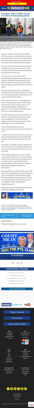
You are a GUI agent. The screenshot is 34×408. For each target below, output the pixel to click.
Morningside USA (9, 368)
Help (25, 374)
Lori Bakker (25, 354)
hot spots (28, 206)
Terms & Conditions (17, 393)
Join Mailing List (25, 373)
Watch (9, 331)
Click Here (17, 3)
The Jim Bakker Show (25, 351)
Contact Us (25, 358)
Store (25, 331)
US (9, 353)
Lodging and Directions (9, 369)
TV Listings (9, 338)
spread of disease (27, 208)
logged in (12, 224)
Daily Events (9, 371)
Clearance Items (25, 334)
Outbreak (19, 208)
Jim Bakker (18, 8)
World (9, 354)
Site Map (17, 399)
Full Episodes (9, 333)
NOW (9, 351)
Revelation (9, 360)
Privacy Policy (17, 397)
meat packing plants (12, 208)
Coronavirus (16, 206)
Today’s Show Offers (25, 333)
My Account (17, 318)
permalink (11, 209)
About (25, 349)
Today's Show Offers (17, 324)
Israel (9, 356)
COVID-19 (23, 206)
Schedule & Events (9, 336)
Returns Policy (25, 369)
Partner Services (25, 368)
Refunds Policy (25, 371)
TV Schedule (9, 334)
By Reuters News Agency (20, 205)
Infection (3, 208)
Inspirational (9, 358)
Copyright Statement (17, 395)
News (9, 349)
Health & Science (9, 361)
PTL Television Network (25, 356)
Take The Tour (9, 373)
